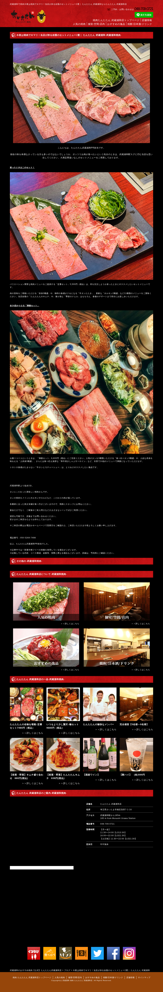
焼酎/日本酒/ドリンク (140, 24)
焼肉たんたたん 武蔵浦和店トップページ (116, 20)
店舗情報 (147, 20)
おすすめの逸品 (116, 24)
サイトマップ (144, 977)
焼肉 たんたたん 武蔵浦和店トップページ (32, 977)
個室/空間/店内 (96, 24)
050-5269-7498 (28, 538)
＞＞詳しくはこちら (70, 624)
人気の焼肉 (79, 24)
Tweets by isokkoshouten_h (24, 867)
